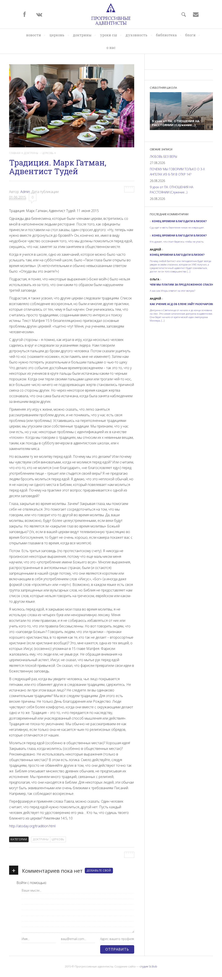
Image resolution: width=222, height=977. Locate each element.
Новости (33, 35)
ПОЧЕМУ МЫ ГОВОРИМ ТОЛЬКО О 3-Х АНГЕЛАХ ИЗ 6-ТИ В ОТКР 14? (177, 171)
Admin (25, 191)
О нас (111, 47)
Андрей (155, 249)
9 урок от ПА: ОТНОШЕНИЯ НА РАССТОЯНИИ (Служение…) (171, 189)
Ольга (154, 279)
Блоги (190, 35)
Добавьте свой (99, 870)
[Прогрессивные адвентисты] (111, 14)
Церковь (56, 35)
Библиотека (166, 35)
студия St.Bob (148, 966)
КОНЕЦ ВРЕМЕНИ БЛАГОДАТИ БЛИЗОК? (179, 221)
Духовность (136, 35)
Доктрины (82, 35)
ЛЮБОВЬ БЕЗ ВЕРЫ (163, 156)
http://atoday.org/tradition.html (32, 826)
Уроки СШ (108, 35)
